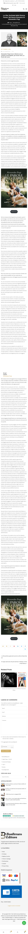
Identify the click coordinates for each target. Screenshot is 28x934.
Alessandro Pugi (7, 376)
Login (15, 5)
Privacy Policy (5, 866)
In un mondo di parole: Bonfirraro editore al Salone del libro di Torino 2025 (16, 804)
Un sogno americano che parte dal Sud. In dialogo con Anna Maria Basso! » (14, 662)
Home (10, 22)
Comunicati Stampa (6, 761)
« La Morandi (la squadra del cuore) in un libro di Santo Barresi (14, 656)
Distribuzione (5, 861)
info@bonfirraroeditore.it (10, 1)
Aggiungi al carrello (14, 211)
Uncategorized (5, 769)
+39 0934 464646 (20, 1)
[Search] (25, 776)
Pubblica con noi (6, 856)
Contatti (4, 863)
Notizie (3, 767)
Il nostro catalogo (6, 858)
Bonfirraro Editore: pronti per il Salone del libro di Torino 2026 (15, 784)
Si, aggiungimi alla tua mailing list (9, 742)
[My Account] (18, 932)
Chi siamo (4, 854)
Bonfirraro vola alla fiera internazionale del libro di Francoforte (15, 789)
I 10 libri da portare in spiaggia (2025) (13, 794)
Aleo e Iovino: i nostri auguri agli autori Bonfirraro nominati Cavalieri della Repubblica (15, 799)
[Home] (3, 932)
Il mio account (22, 3)
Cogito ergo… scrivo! (7, 759)
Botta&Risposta (16, 22)
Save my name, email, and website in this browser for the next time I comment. (14, 737)
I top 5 (3, 764)
